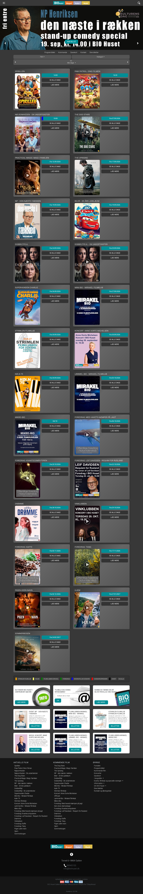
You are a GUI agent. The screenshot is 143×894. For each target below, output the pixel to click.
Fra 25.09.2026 (114, 248)
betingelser (68, 879)
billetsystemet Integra (76, 884)
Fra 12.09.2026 (55, 162)
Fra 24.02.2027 (55, 637)
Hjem (16, 831)
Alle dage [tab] (70, 62)
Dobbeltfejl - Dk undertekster (24, 791)
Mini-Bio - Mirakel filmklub (23, 796)
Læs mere (55, 85)
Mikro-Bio (17, 809)
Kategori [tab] (100, 57)
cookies (85, 879)
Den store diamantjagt (62, 806)
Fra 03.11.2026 (55, 551)
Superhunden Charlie (21, 793)
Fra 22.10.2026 (114, 464)
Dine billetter (94, 52)
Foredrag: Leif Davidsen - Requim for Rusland (30, 816)
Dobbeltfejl (18, 788)
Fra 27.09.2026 (114, 291)
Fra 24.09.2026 (55, 248)
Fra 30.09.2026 (55, 335)
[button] (5, 43)
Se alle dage (55, 80)
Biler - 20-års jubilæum (22, 786)
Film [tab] (41, 57)
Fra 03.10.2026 (114, 378)
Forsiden (97, 766)
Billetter (35, 726)
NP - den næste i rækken (23, 783)
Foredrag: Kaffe (20, 824)
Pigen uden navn (20, 829)
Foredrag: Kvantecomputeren (25, 814)
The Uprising (18, 781)
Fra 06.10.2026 (114, 421)
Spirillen (17, 766)
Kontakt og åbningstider (102, 791)
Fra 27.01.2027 (114, 594)
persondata (77, 879)
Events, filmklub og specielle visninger (108, 781)
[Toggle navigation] (139, 3)
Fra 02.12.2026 (55, 594)
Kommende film (100, 771)
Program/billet (49, 52)
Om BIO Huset (99, 786)
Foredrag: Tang (20, 826)
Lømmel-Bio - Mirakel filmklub (25, 806)
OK (58, 701)
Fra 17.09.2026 (114, 162)
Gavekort (73, 52)
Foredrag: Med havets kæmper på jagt (28, 811)
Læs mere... (21, 702)
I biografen (98, 778)
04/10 (55, 421)
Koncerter (97, 773)
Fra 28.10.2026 (55, 508)
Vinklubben (18, 821)
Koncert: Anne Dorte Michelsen (25, 803)
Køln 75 (17, 798)
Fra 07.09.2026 (114, 118)
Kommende (62, 52)
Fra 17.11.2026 (114, 551)
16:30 (115, 75)
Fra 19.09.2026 (55, 205)
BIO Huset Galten (62, 3)
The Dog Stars (19, 776)
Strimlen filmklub (20, 801)
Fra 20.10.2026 (55, 464)
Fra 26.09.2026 (55, 291)
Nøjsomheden (19, 771)
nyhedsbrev (59, 879)
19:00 (55, 118)
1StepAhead (90, 884)
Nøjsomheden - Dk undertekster (26, 773)
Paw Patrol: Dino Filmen (23, 768)
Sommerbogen (20, 834)
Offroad (57, 796)
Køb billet (74, 42)
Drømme (17, 819)
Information (98, 783)
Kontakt (83, 52)
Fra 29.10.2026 (114, 508)
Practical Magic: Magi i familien (25, 778)
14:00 (55, 75)
